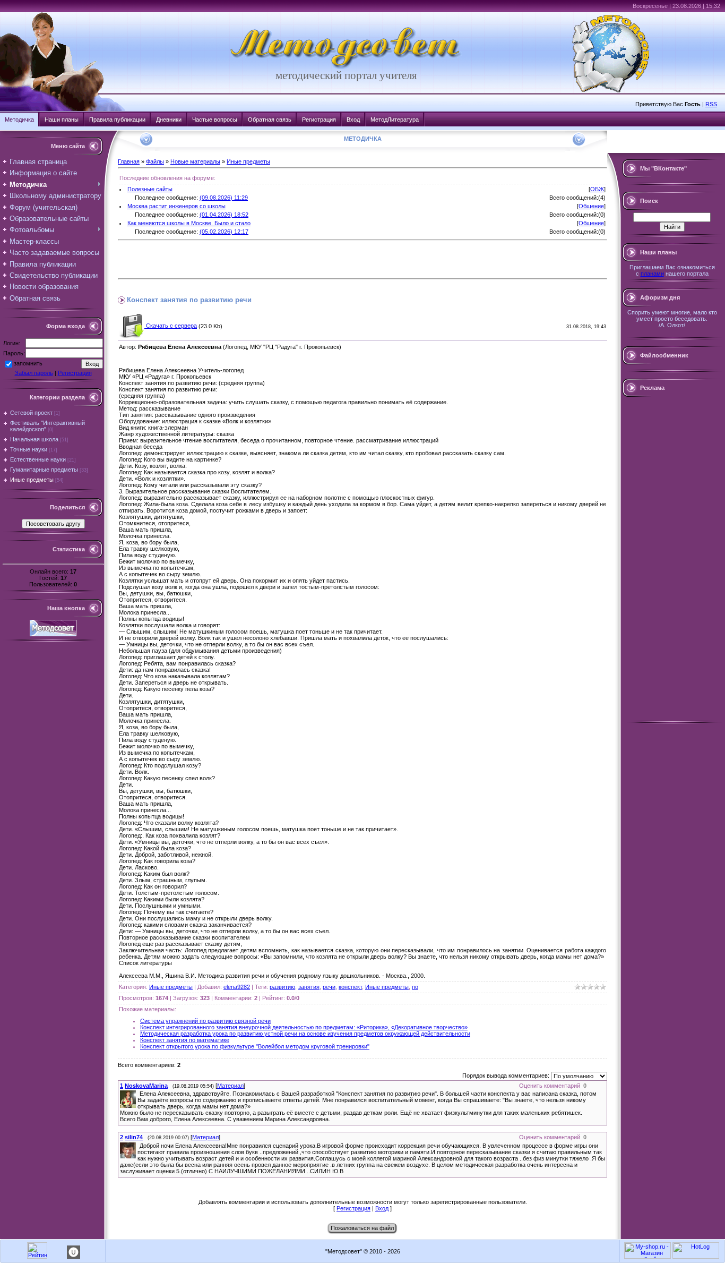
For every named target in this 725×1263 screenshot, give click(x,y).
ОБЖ (597, 189)
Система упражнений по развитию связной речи (205, 1021)
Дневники (169, 119)
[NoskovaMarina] (138, 1093)
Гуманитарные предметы (44, 469)
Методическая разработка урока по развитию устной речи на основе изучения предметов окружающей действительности (305, 1033)
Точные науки (28, 449)
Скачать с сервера (170, 325)
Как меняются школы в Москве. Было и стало (189, 223)
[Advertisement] (242, 259)
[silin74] (138, 1145)
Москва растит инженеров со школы (176, 206)
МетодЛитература (394, 119)
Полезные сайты (149, 189)
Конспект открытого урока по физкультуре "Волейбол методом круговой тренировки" (254, 1046)
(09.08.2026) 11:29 (224, 197)
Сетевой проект (31, 412)
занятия (309, 987)
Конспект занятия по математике (184, 1040)
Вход (353, 119)
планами (652, 273)
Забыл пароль (34, 373)
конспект (350, 987)
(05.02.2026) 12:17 (224, 231)
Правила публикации (117, 119)
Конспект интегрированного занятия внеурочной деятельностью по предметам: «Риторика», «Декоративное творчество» (304, 1027)
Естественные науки (38, 459)
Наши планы (62, 119)
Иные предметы (32, 479)
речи (329, 987)
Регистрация (319, 119)
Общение (591, 206)
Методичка (19, 119)
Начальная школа (34, 439)
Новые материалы (195, 161)
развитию (282, 987)
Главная (129, 161)
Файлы (155, 161)
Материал (230, 1085)
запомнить (28, 363)
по (415, 987)
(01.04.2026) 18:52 (224, 214)
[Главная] (346, 67)
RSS (711, 104)
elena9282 (236, 987)
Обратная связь (269, 119)
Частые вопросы (214, 119)
